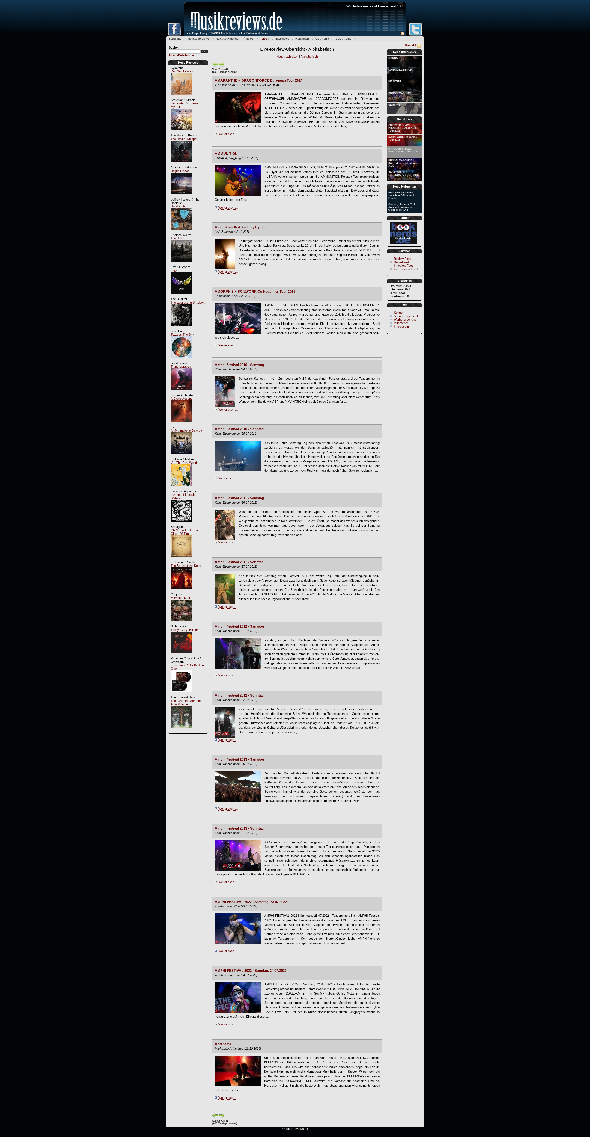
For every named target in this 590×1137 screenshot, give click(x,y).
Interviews (282, 38)
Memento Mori (180, 598)
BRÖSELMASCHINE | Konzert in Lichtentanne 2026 (403, 163)
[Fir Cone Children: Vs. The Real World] (181, 488)
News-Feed (401, 262)
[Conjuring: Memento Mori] (181, 623)
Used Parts (178, 206)
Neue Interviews (404, 52)
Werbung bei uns (405, 319)
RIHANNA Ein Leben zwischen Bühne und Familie (401, 195)
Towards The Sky (182, 334)
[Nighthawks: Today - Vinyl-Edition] (181, 655)
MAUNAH (394, 57)
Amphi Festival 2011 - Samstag (239, 498)
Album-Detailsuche (181, 55)
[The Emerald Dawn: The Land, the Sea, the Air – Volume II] (181, 730)
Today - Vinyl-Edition (184, 630)
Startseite (174, 38)
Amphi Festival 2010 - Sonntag (239, 429)
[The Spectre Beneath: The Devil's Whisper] (181, 164)
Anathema (223, 1044)
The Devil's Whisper (184, 139)
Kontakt (410, 45)
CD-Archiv (322, 38)
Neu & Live (404, 119)
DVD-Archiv (343, 38)
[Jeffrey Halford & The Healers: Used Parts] (181, 232)
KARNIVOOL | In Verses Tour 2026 (402, 138)
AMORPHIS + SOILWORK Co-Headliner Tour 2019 (255, 291)
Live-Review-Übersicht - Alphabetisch (297, 49)
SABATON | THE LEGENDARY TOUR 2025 (403, 173)
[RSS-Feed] (402, 34)
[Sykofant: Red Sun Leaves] (181, 97)
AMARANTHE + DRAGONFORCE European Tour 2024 (258, 80)
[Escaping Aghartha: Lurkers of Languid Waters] (181, 524)
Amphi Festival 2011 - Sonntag (239, 562)
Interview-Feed (403, 265)
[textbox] (185, 51)
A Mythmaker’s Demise (186, 430)
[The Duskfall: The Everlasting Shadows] (181, 328)
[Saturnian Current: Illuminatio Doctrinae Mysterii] (181, 132)
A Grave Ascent (181, 398)
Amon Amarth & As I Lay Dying (240, 227)
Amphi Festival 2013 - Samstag (239, 759)
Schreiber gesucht (406, 316)
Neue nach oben (288, 56)
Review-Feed (402, 258)
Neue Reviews (188, 62)
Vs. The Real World (184, 462)
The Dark (177, 238)
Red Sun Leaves (182, 71)
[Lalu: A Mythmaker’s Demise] (181, 456)
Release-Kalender (227, 38)
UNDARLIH (395, 104)
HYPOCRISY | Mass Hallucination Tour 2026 (402, 150)
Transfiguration (181, 366)
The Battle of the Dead (186, 565)
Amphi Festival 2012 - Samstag (239, 626)
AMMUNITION (226, 154)
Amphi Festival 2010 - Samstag (239, 365)
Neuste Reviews (198, 38)
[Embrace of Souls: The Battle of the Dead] (181, 591)
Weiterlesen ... (228, 134)
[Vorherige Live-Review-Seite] (215, 66)
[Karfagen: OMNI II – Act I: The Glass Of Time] (181, 559)
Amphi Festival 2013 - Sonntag (239, 828)
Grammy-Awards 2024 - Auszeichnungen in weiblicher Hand (402, 207)
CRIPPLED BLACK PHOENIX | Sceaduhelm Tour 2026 (402, 128)
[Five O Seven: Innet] (181, 296)
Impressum (401, 326)
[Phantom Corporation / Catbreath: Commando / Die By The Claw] (181, 694)
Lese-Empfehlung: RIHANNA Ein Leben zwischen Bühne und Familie (227, 33)
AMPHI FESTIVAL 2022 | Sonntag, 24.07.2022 (250, 970)
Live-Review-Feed (406, 269)
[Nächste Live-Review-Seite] (222, 66)
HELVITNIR (394, 81)
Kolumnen (302, 38)
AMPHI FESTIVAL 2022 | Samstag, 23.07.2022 (251, 902)
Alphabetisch (309, 56)
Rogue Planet (180, 171)
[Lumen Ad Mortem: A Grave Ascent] (181, 424)
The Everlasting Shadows (188, 302)
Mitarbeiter (401, 323)
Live (264, 38)
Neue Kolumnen (404, 186)
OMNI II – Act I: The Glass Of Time (184, 532)
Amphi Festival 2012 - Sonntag (239, 695)
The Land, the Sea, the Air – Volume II (186, 702)
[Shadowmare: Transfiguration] (181, 392)
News (249, 38)
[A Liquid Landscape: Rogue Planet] (181, 196)
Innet (174, 270)
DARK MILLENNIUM (400, 69)
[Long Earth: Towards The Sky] (181, 360)
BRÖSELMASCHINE (400, 93)
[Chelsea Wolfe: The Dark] (181, 264)
